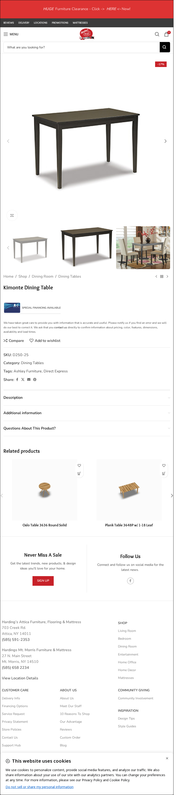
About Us (68, 690)
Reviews (66, 729)
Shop (22, 276)
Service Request (13, 714)
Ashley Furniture (28, 371)
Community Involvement (135, 698)
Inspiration (128, 711)
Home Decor (127, 670)
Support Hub (11, 745)
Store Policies (11, 729)
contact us (60, 327)
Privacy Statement (15, 722)
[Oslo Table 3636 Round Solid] (44, 490)
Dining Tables (69, 276)
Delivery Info (11, 698)
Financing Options (15, 706)
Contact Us (10, 737)
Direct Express (56, 371)
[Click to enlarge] (12, 215)
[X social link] (23, 380)
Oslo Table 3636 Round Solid (45, 525)
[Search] (157, 34)
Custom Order (70, 737)
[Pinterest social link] (35, 380)
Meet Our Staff (71, 706)
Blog (63, 745)
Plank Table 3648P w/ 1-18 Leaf (129, 525)
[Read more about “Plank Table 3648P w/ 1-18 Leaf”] (164, 474)
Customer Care (15, 690)
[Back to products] (162, 276)
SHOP (122, 623)
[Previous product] (156, 276)
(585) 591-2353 (16, 639)
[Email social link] (29, 380)
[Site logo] (86, 33)
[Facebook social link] (17, 380)
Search (165, 47)
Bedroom (124, 638)
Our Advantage (71, 722)
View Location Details (20, 678)
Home (8, 276)
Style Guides (127, 726)
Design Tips (126, 718)
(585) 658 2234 (15, 667)
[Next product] (167, 276)
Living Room (127, 631)
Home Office (127, 662)
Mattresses (126, 678)
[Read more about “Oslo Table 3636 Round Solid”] (79, 474)
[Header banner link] (87, 9)
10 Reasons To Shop (75, 714)
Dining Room (42, 276)
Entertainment (128, 654)
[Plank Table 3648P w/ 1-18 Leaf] (129, 490)
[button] (8, 141)
